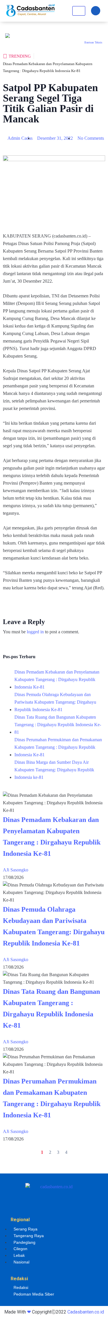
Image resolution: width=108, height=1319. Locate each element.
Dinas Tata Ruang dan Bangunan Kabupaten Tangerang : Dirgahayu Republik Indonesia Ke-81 (57, 725)
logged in (35, 631)
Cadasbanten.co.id (85, 1312)
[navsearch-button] (95, 10)
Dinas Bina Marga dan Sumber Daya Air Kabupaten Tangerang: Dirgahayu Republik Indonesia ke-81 (54, 770)
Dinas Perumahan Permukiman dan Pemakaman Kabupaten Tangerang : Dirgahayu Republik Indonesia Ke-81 (58, 747)
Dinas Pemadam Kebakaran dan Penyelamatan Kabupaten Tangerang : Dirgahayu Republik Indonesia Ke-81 (56, 679)
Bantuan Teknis (93, 42)
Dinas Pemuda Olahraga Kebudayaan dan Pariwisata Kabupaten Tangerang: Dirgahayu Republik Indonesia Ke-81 (55, 702)
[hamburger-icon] (78, 11)
